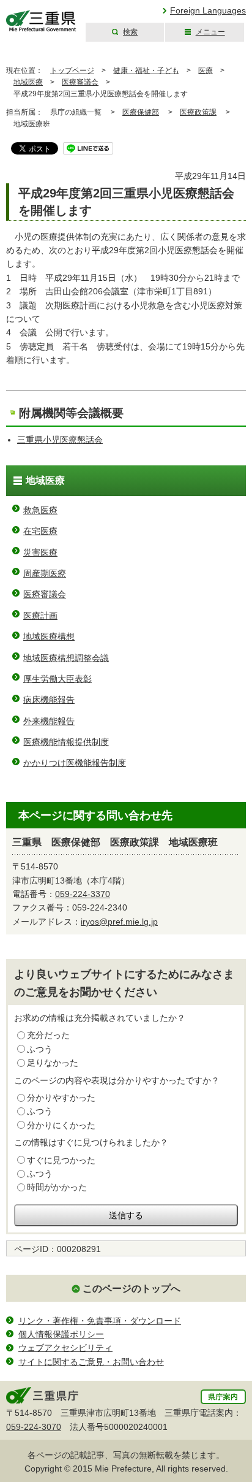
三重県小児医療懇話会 (60, 440)
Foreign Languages (208, 10)
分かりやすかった (61, 1097)
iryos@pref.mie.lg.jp (119, 921)
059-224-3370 (82, 894)
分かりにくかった (61, 1125)
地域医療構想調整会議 (66, 658)
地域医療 (28, 82)
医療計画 (40, 616)
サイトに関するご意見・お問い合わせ (91, 1362)
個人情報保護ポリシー (61, 1334)
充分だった (48, 1035)
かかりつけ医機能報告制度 (74, 763)
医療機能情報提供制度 (66, 742)
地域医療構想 (49, 636)
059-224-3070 (33, 1427)
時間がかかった (57, 1187)
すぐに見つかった (61, 1160)
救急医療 (40, 510)
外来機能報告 (49, 721)
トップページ (72, 70)
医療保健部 (140, 112)
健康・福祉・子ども (146, 70)
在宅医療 (40, 531)
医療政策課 (198, 112)
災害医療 (40, 552)
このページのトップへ (131, 1288)
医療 (205, 70)
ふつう (40, 1049)
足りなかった (52, 1063)
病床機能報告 (49, 700)
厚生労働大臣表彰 (57, 679)
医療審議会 (80, 82)
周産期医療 (44, 573)
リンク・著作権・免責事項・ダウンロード (99, 1321)
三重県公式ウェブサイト (41, 21)
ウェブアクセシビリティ (65, 1348)
